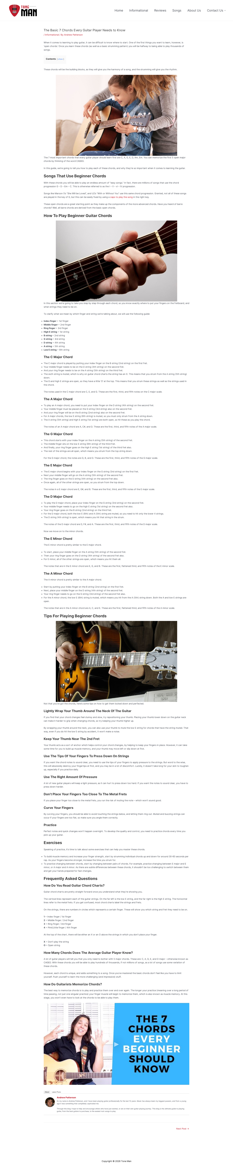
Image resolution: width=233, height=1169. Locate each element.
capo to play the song (121, 197)
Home (119, 10)
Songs (176, 10)
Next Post (182, 1129)
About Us (194, 10)
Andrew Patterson (66, 1097)
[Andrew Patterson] (50, 1102)
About (47, 1092)
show (60, 59)
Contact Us (215, 10)
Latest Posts (56, 1092)
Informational (138, 10)
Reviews (160, 10)
